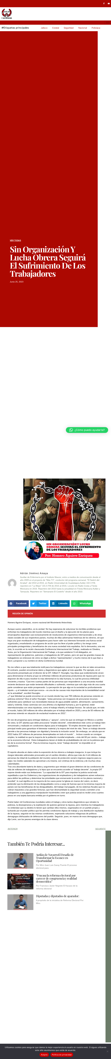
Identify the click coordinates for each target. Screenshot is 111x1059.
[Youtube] (109, 3)
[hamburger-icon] (107, 23)
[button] (18, 603)
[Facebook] (104, 3)
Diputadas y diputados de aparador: (57, 896)
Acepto (44, 1055)
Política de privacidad (62, 1055)
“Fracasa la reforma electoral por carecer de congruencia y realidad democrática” (56, 878)
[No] (107, 1051)
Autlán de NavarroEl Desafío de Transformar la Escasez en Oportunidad (55, 858)
